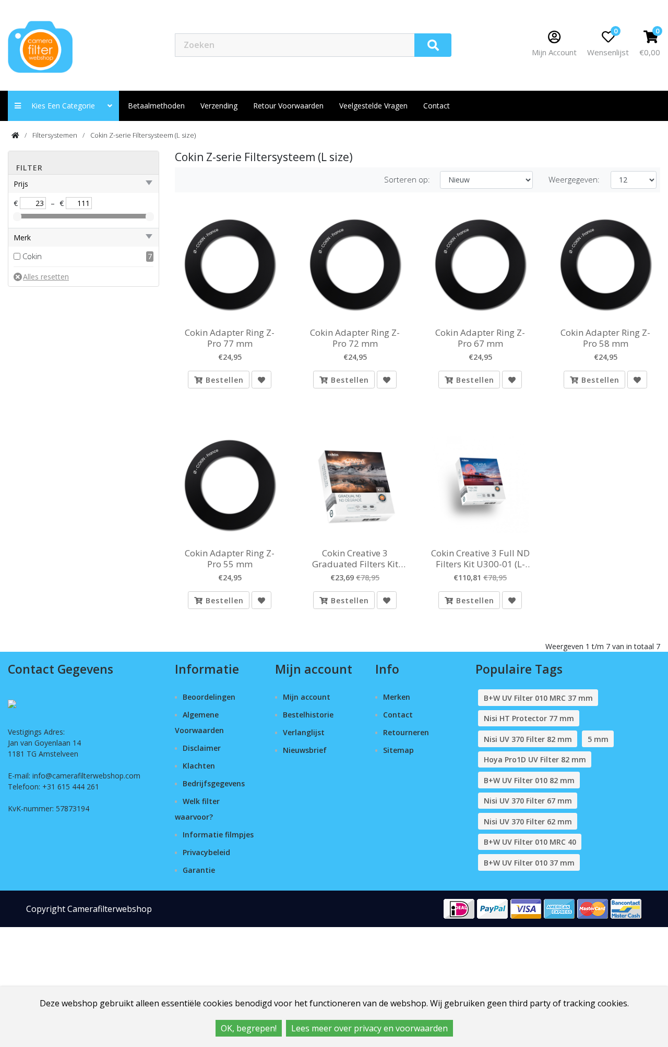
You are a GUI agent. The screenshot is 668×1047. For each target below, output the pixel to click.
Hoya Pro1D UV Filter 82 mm (535, 759)
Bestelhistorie (308, 715)
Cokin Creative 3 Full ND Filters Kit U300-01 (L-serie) (480, 558)
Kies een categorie (66, 106)
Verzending (218, 106)
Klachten (199, 766)
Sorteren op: (407, 179)
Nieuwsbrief (305, 750)
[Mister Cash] (626, 908)
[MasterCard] (593, 908)
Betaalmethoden (156, 106)
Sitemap (398, 750)
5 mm (598, 739)
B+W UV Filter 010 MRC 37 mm (538, 698)
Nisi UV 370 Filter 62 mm (528, 821)
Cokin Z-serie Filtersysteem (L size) (143, 135)
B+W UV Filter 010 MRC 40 (530, 842)
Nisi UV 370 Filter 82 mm (528, 739)
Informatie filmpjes (218, 834)
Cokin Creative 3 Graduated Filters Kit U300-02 (355, 558)
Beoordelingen (209, 697)
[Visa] (526, 908)
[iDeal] (459, 908)
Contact (398, 715)
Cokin (32, 256)
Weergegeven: (574, 179)
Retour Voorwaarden (288, 106)
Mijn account (306, 697)
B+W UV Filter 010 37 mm (529, 863)
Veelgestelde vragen (373, 106)
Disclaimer (202, 748)
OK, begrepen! (249, 1028)
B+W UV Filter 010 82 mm (529, 780)
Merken (396, 697)
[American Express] (559, 908)
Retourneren (406, 732)
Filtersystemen (54, 135)
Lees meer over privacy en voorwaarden (369, 1028)
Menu (487, 45)
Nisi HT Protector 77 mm (529, 718)
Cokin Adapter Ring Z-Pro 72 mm (355, 338)
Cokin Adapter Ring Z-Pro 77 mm (230, 338)
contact (436, 106)
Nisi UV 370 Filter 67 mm (528, 801)
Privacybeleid (206, 852)
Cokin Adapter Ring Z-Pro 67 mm (480, 338)
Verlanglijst (304, 732)
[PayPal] (492, 908)
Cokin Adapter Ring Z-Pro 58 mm (605, 338)
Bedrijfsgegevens (214, 783)
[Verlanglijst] (261, 379)
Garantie (199, 870)
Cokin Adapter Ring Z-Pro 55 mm (230, 558)
